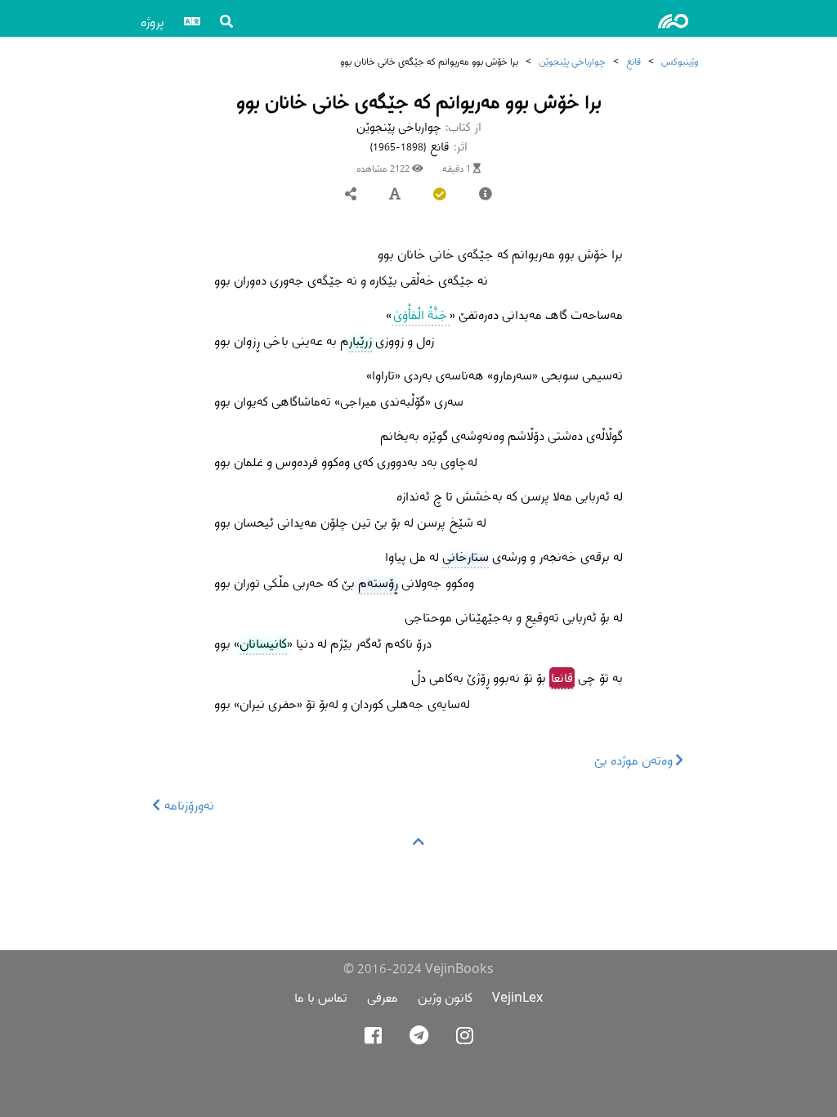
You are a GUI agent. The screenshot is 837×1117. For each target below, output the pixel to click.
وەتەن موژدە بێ (635, 760)
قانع (633, 61)
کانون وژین (445, 997)
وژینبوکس (679, 61)
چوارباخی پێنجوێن (572, 61)
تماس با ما (320, 997)
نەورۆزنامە (187, 805)
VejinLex (517, 997)
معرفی (382, 997)
